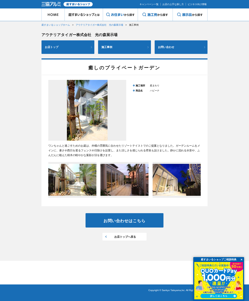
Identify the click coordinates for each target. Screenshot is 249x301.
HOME (53, 14)
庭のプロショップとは (84, 14)
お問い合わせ (166, 47)
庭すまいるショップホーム (56, 24)
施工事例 (106, 47)
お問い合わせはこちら (124, 220)
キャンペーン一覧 (149, 4)
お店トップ (51, 47)
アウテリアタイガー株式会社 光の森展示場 (99, 24)
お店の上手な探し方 (173, 4)
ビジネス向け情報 (197, 4)
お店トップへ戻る (125, 236)
